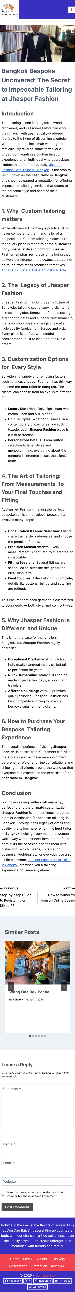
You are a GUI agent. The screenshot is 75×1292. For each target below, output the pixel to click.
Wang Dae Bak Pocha (29, 992)
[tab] (30, 1036)
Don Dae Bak (45, 1275)
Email (8, 1163)
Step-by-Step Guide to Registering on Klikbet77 (15, 897)
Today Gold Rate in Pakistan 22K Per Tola (34, 270)
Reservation (18, 1266)
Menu (27, 1259)
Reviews (58, 1266)
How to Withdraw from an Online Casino (58, 894)
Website (9, 1181)
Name (9, 1144)
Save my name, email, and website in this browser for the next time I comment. (34, 1194)
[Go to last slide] (11, 986)
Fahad (17, 999)
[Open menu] (71, 10)
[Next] (64, 986)
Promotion (39, 1266)
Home (14, 1259)
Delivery (59, 1259)
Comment (12, 1089)
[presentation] (37, 962)
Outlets (42, 1259)
